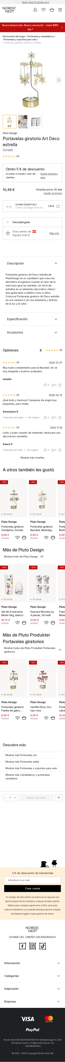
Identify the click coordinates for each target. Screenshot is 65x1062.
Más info (54, 233)
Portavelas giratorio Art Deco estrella (22, 42)
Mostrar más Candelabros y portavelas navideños (28, 776)
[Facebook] (23, 946)
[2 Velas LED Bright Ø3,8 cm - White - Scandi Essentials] (8, 206)
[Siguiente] (58, 80)
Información (12, 963)
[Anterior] (6, 80)
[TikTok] (43, 946)
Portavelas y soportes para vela (19, 39)
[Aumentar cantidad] (15, 797)
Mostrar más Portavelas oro (21, 755)
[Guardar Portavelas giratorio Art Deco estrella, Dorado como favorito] (58, 797)
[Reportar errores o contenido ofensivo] (60, 385)
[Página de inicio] (9, 9)
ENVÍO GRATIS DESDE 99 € (35, 2)
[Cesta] (52, 10)
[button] (11, 156)
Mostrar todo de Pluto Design (21, 556)
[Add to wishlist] (17, 537)
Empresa (10, 1001)
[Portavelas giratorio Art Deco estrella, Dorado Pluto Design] (32, 79)
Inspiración (11, 989)
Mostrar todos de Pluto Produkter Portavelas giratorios (29, 650)
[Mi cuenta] (35, 10)
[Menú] (60, 10)
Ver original (33, 417)
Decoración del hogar (14, 36)
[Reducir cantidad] (5, 797)
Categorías (11, 976)
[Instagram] (33, 946)
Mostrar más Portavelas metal (22, 761)
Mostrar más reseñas (32, 457)
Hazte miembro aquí (49, 175)
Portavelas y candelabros (40, 36)
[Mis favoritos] (43, 10)
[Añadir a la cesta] (24, 537)
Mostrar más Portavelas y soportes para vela (31, 768)
